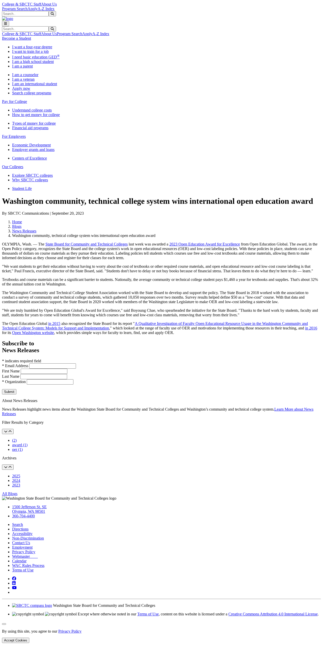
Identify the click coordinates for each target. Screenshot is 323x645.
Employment (22, 547)
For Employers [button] (14, 136)
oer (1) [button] (17, 449)
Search (17, 524)
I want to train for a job (30, 51)
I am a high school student (33, 61)
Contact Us (21, 543)
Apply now (21, 88)
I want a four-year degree (32, 47)
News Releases (24, 231)
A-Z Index (46, 9)
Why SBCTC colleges (30, 180)
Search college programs (31, 93)
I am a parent (22, 66)
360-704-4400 (23, 516)
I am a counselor (25, 75)
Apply (33, 9)
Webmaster (25, 556)
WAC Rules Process (28, 565)
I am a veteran (23, 79)
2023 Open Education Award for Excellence (204, 244)
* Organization (14, 382)
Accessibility (22, 533)
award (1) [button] (20, 445)
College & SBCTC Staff (21, 4)
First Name (11, 371)
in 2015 (54, 323)
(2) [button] (14, 440)
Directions (20, 529)
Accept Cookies (15, 640)
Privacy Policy (23, 552)
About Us (49, 4)
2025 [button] (16, 476)
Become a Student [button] (16, 38)
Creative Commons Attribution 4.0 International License (273, 614)
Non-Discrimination (28, 538)
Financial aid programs (30, 128)
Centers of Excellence (29, 158)
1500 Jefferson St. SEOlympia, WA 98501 (29, 509)
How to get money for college (36, 115)
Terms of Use (23, 570)
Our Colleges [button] (12, 167)
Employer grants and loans (33, 149)
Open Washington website (33, 332)
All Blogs (9, 494)
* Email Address (15, 366)
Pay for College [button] (14, 101)
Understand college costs (32, 110)
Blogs (16, 226)
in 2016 (311, 328)
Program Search (15, 9)
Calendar (19, 561)
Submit (9, 392)
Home (17, 222)
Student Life (22, 188)
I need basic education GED (36, 57)
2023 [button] (16, 485)
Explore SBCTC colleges (32, 175)
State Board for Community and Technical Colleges (86, 244)
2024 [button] (16, 480)
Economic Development (31, 145)
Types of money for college (34, 123)
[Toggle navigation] (5, 23)
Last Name (11, 376)
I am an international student (34, 84)
